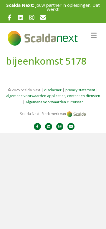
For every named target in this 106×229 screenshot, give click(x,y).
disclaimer (53, 89)
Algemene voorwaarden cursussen (55, 102)
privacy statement (80, 89)
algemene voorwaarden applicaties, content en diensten (53, 95)
